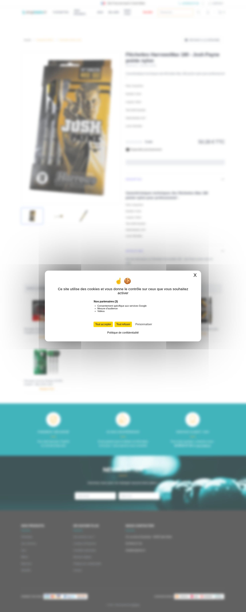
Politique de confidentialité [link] (123, 332)
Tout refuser (123, 324)
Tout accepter (103, 324)
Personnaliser (143, 324)
